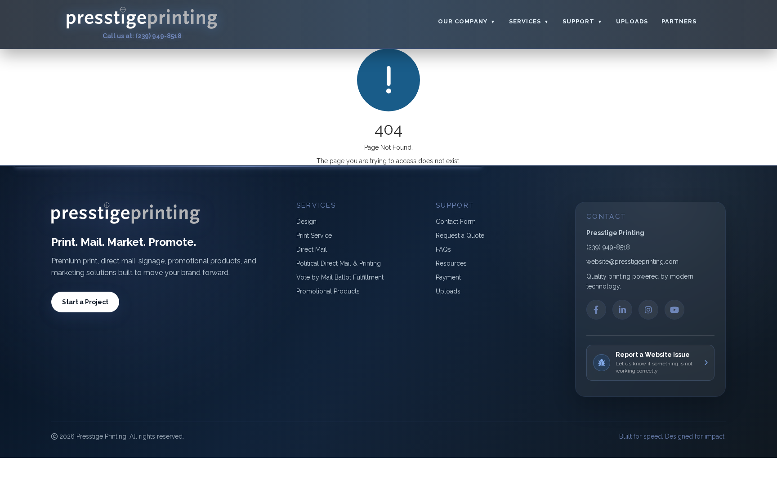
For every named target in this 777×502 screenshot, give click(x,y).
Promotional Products (328, 291)
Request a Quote (460, 235)
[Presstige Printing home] (142, 17)
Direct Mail (311, 249)
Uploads (632, 21)
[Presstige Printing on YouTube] (674, 310)
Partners (679, 21)
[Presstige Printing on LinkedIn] (622, 310)
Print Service (314, 235)
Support (583, 21)
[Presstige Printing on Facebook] (596, 310)
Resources (451, 263)
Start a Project (85, 302)
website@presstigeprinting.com (632, 261)
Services (529, 21)
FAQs (443, 249)
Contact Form (456, 221)
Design (306, 221)
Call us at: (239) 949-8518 (142, 36)
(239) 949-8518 (608, 247)
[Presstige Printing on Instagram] (648, 310)
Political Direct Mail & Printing (338, 263)
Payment (448, 277)
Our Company (467, 21)
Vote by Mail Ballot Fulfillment (340, 277)
